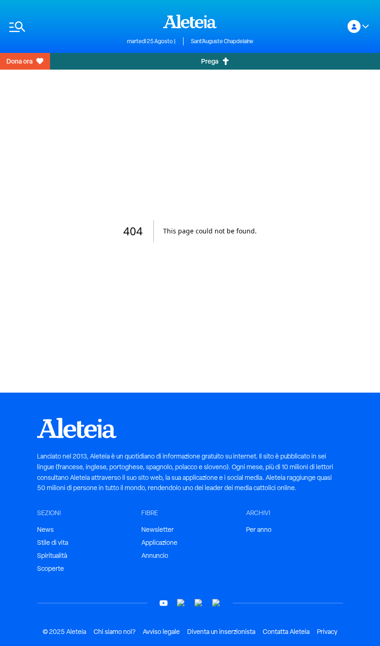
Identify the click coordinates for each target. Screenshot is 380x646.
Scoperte (50, 568)
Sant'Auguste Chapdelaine (222, 41)
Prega (209, 61)
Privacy (327, 631)
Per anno (259, 529)
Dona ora (19, 61)
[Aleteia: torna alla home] (190, 21)
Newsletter (157, 529)
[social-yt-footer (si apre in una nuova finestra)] (163, 603)
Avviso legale (161, 631)
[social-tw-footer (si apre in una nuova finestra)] (199, 603)
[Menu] (63, 26)
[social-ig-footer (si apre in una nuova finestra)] (216, 603)
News (45, 529)
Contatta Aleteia (286, 631)
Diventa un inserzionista (221, 631)
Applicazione (159, 542)
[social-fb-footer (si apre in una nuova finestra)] (181, 603)
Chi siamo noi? (114, 631)
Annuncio (154, 555)
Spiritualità (52, 555)
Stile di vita (52, 542)
